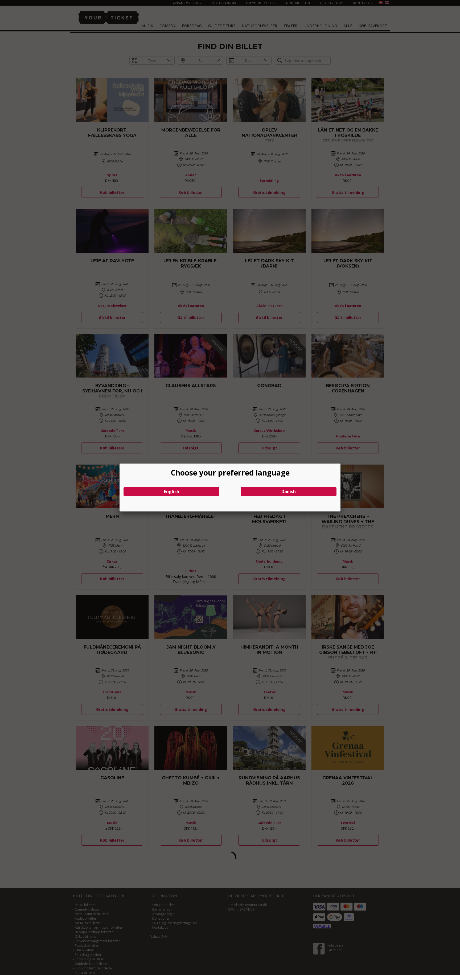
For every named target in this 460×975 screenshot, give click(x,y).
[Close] (340, 463)
